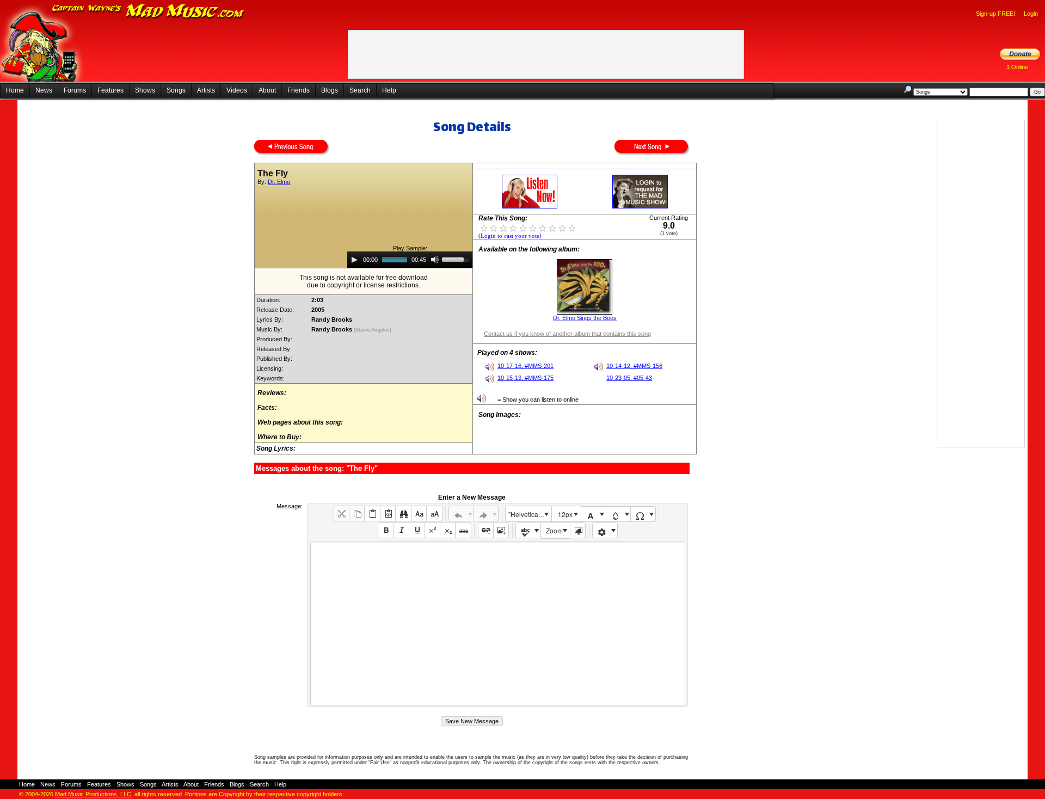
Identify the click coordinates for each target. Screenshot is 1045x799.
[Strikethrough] (463, 530)
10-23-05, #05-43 (629, 377)
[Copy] (356, 513)
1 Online (1017, 67)
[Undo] (461, 513)
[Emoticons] (605, 530)
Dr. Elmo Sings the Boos (585, 318)
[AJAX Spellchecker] (528, 530)
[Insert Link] (485, 530)
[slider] (457, 258)
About (267, 90)
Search (360, 90)
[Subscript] (447, 530)
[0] (484, 227)
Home (15, 90)
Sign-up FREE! (995, 13)
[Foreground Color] (593, 514)
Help (389, 90)
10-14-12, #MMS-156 (634, 365)
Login (1031, 13)
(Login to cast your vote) (510, 236)
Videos (236, 90)
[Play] (354, 259)
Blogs (329, 90)
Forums (75, 90)
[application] (409, 259)
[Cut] (341, 513)
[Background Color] (618, 514)
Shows (145, 90)
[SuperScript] (432, 530)
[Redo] (486, 513)
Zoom (554, 530)
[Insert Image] (501, 530)
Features (110, 90)
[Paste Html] (387, 513)
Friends (298, 90)
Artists (206, 90)
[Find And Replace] (403, 513)
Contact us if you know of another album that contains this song (567, 333)
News (43, 90)
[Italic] (401, 530)
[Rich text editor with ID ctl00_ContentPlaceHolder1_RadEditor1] (498, 623)
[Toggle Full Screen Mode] (577, 530)
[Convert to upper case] (434, 513)
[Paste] (372, 513)
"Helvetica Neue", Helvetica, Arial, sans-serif (529, 514)
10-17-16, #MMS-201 (525, 365)
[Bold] (385, 530)
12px (565, 514)
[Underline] (416, 530)
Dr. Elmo (279, 182)
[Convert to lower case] (418, 513)
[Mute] (435, 259)
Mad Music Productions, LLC (93, 794)
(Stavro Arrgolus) (373, 330)
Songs (176, 90)
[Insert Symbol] (643, 514)
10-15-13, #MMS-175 (525, 377)
